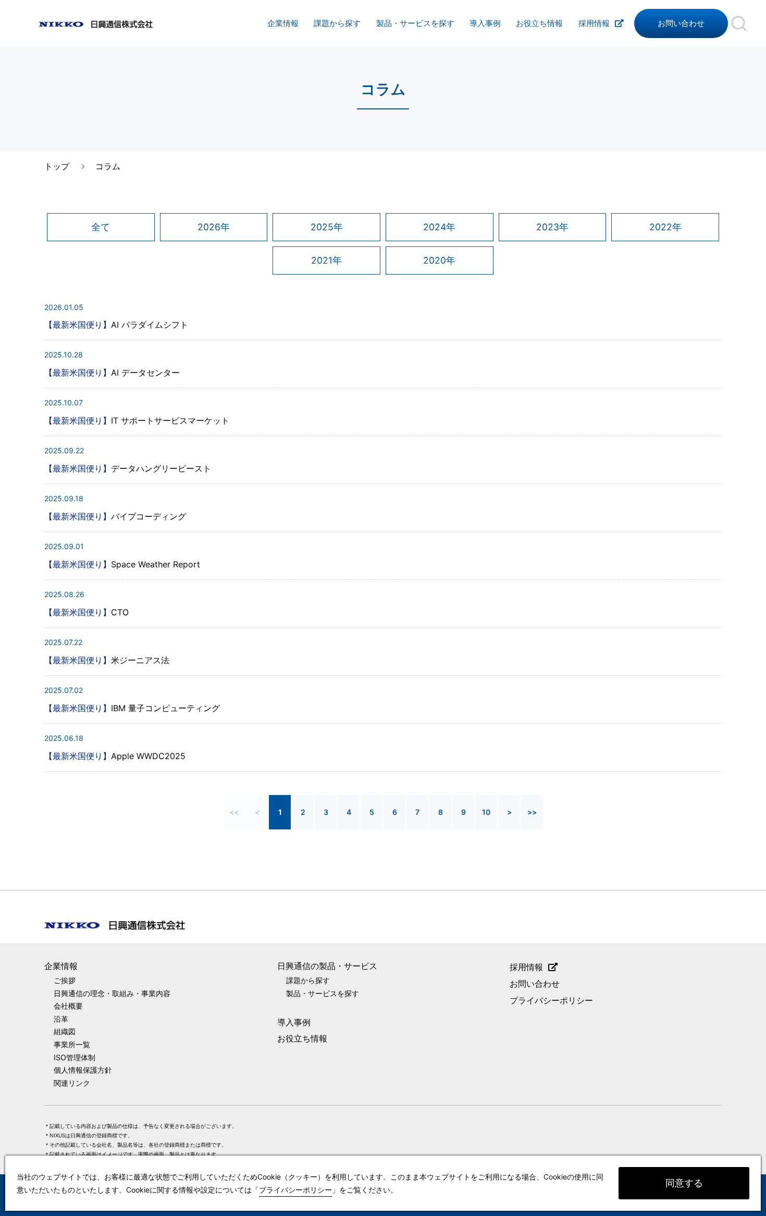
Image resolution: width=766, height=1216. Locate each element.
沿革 (61, 1018)
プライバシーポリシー (551, 1000)
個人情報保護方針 (83, 1069)
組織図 (65, 1031)
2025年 (327, 226)
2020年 (439, 260)
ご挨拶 (65, 980)
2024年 (439, 226)
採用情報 (594, 23)
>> (532, 812)
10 (486, 812)
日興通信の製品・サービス (327, 966)
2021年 (326, 260)
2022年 (665, 226)
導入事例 (485, 23)
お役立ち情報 (539, 23)
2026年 (213, 226)
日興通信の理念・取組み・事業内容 (112, 993)
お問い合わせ (681, 23)
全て (100, 226)
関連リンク (72, 1082)
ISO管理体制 (74, 1057)
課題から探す (337, 23)
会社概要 (68, 1005)
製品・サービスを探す (415, 23)
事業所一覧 (72, 1044)
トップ (56, 166)
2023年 (552, 226)
